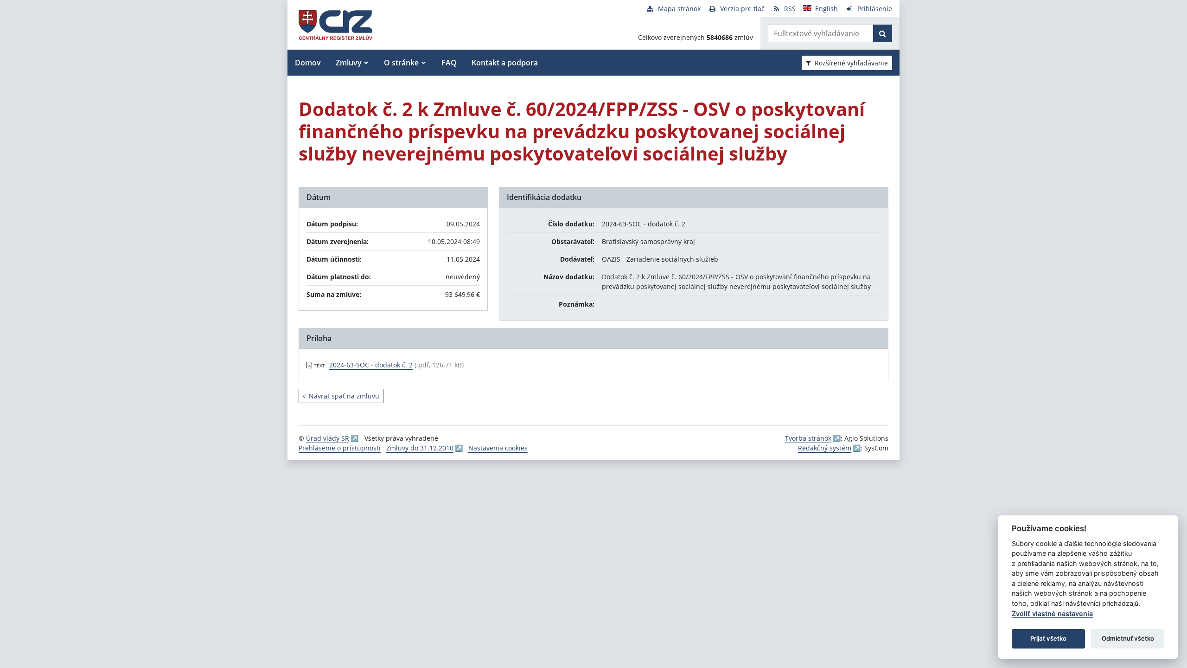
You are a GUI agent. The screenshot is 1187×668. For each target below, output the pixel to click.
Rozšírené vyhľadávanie (851, 62)
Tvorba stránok (808, 438)
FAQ (449, 63)
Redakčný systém (824, 447)
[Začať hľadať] (882, 33)
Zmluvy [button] (349, 63)
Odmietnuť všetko (1128, 638)
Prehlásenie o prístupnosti (340, 447)
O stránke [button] (401, 63)
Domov (308, 63)
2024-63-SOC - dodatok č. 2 (371, 364)
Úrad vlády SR (327, 438)
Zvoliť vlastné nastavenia (1052, 613)
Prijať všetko (1048, 638)
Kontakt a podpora (505, 63)
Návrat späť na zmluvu (344, 396)
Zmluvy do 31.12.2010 (419, 447)
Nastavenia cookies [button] (498, 447)
